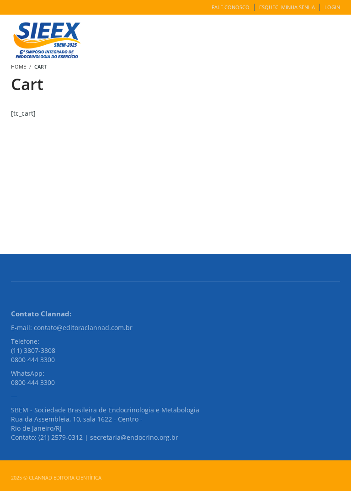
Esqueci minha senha (287, 7)
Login (332, 7)
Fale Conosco (231, 7)
